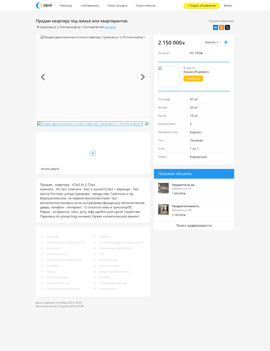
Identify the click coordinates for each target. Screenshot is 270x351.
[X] (227, 27)
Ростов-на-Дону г (71, 27)
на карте (110, 27)
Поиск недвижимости (194, 225)
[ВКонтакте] (215, 27)
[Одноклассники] (221, 27)
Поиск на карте (117, 5)
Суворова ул (48, 27)
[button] (44, 77)
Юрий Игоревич (196, 72)
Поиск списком (146, 5)
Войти (228, 5)
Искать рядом (50, 169)
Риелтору (66, 5)
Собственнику (90, 5)
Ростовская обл (94, 27)
